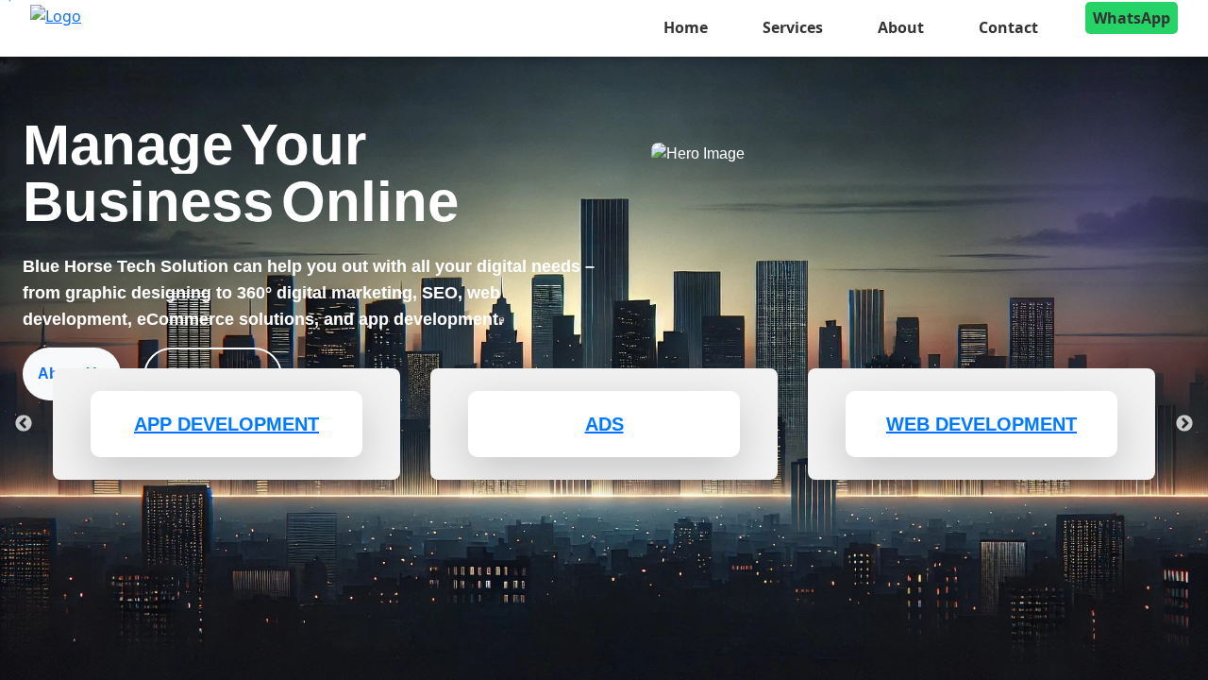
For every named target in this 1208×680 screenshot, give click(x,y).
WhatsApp (1131, 18)
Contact (1008, 27)
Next (1184, 424)
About (901, 27)
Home (685, 27)
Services (793, 27)
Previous (23, 424)
